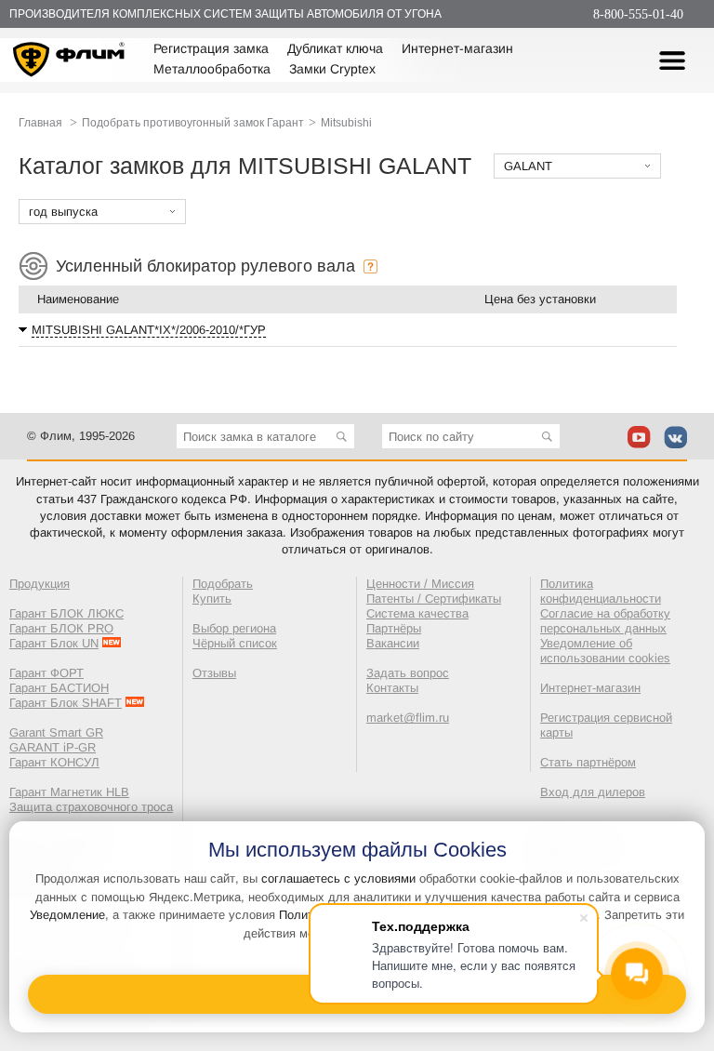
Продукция (39, 584)
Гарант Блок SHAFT (65, 703)
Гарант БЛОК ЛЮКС (66, 613)
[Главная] (69, 62)
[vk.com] (675, 437)
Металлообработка (212, 68)
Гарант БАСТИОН (59, 688)
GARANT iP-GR (52, 747)
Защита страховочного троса (91, 807)
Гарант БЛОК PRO (61, 628)
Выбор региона (234, 628)
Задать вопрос (407, 673)
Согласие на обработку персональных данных (605, 620)
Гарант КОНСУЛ (54, 762)
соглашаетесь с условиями (338, 878)
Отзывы (214, 673)
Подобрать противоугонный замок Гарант (193, 122)
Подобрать (222, 584)
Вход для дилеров (592, 792)
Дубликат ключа (335, 48)
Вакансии (392, 643)
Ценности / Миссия (420, 584)
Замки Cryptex (332, 68)
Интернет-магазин (457, 48)
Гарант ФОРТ (46, 673)
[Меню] (672, 60)
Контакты (392, 688)
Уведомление (67, 915)
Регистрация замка (211, 48)
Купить (211, 598)
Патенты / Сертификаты (433, 598)
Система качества (417, 613)
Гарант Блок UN (54, 643)
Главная (40, 122)
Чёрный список (234, 643)
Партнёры (393, 628)
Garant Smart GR (56, 732)
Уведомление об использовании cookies (605, 650)
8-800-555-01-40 (638, 14)
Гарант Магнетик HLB (69, 792)
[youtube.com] (639, 437)
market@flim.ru (407, 718)
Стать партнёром (588, 762)
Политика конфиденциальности (600, 591)
